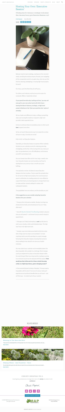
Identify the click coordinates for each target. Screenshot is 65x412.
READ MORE (6, 344)
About (58, 2)
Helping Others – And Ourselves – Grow (17, 363)
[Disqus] (32, 297)
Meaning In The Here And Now (14, 340)
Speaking (36, 2)
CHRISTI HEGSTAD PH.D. (8, 2)
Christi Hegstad (19, 19)
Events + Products (46, 2)
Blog (53, 2)
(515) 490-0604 (54, 401)
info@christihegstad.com (54, 400)
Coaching (30, 2)
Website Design (28, 409)
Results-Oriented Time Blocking (30, 212)
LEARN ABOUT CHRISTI (32, 395)
